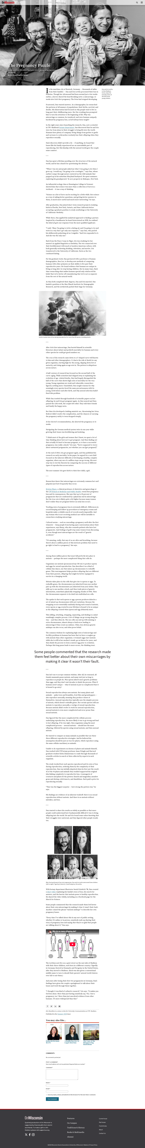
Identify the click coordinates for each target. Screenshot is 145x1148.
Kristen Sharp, (51, 489)
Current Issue (103, 1119)
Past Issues (102, 1122)
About (101, 1130)
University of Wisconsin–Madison (79, 1145)
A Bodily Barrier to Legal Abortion (72, 1042)
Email (48, 1089)
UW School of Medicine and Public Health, (65, 492)
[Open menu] (142, 2)
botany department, (67, 128)
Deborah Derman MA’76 (52, 1042)
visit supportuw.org (42, 1130)
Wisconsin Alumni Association (60, 1145)
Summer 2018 (62, 1014)
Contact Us (102, 1133)
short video (51, 892)
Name (48, 1083)
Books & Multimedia (75, 1132)
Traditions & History (76, 1128)
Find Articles (103, 1126)
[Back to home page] (33, 1119)
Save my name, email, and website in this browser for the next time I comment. (72, 1095)
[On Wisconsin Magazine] (8, 4)
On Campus (72, 1123)
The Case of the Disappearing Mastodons (89, 1043)
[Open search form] (137, 2)
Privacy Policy (93, 1145)
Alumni (70, 1137)
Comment (49, 1067)
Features (70, 1118)
